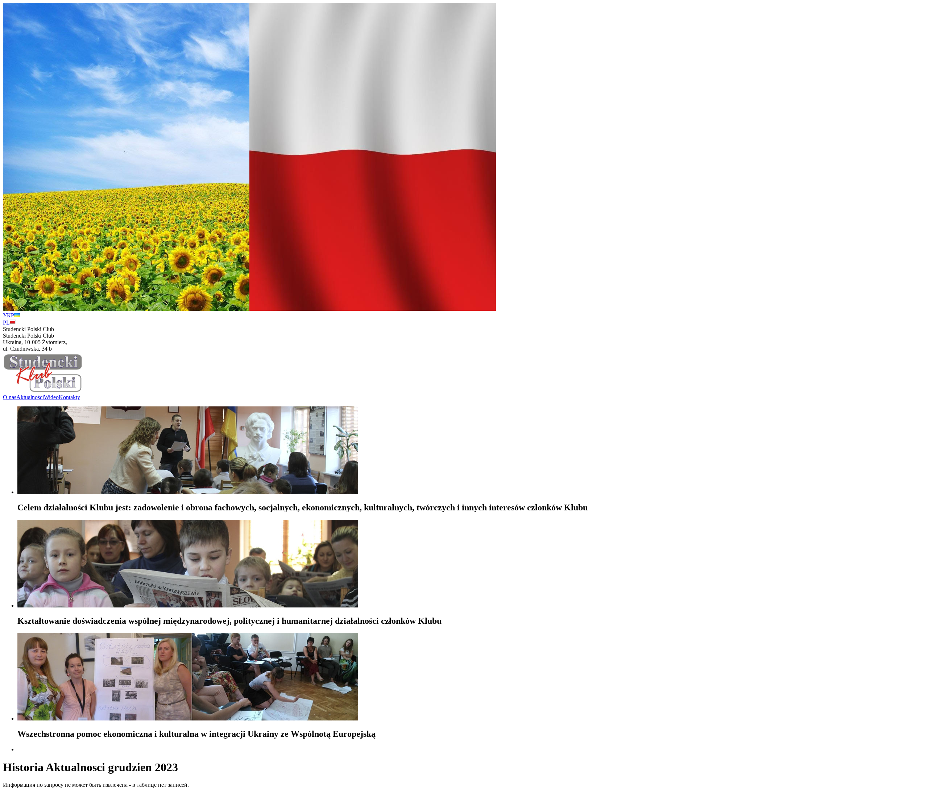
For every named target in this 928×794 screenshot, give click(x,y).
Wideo (51, 397)
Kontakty (69, 397)
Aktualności (30, 397)
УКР (8, 315)
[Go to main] (43, 391)
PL (6, 322)
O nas (9, 397)
